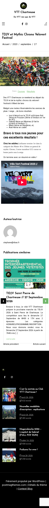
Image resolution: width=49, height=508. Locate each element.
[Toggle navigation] (3, 24)
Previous (3, 301)
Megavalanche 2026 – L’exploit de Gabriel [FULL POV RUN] (30, 432)
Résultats (31, 91)
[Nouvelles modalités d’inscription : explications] (9, 413)
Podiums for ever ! (18, 293)
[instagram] (26, 24)
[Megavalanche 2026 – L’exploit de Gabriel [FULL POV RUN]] (9, 437)
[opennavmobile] (45, 24)
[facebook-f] (22, 24)
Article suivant (39, 344)
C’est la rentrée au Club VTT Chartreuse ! (31, 390)
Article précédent (11, 344)
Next (45, 301)
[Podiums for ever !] (24, 274)
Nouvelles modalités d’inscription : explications (32, 408)
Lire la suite (10, 328)
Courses (21, 91)
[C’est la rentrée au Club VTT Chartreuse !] (9, 395)
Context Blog (25, 488)
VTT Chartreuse (24, 12)
